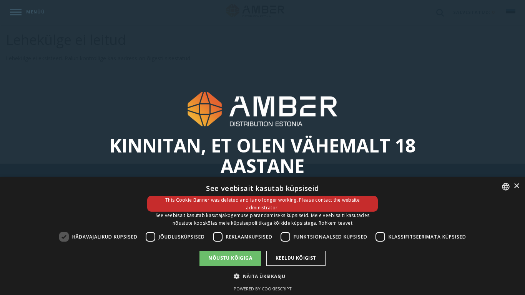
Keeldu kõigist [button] (296, 258)
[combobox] (506, 187)
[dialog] (262, 236)
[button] (262, 276)
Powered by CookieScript (263, 289)
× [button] (516, 186)
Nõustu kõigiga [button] (230, 258)
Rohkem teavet (335, 223)
